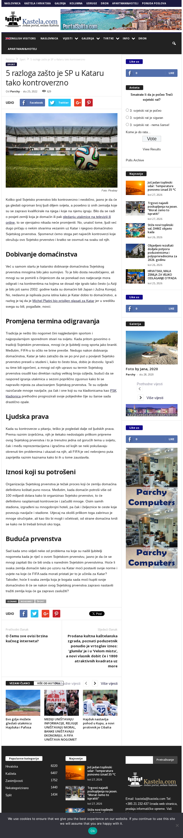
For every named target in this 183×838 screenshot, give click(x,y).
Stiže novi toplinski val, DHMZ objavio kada (160, 228)
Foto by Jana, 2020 (142, 368)
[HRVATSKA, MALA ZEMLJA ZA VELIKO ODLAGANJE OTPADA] (135, 276)
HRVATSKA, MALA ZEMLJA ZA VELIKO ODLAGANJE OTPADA (162, 274)
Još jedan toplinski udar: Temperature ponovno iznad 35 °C (162, 186)
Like (171, 73)
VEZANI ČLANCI (20, 683)
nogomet (27, 601)
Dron (104, 3)
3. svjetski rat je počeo (145, 110)
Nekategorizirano (17, 788)
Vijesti (67, 38)
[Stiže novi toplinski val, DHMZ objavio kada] (135, 230)
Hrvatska (11, 766)
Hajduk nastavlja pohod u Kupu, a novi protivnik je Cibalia (98, 723)
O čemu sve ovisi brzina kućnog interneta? (27, 638)
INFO (126, 38)
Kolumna (76, 3)
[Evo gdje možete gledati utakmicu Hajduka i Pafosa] (23, 703)
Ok (93, 831)
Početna (10, 59)
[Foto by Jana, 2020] (152, 347)
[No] (177, 825)
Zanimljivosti (14, 781)
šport (41, 601)
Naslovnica (12, 3)
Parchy (15, 91)
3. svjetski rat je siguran (146, 118)
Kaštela (10, 773)
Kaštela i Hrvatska (37, 3)
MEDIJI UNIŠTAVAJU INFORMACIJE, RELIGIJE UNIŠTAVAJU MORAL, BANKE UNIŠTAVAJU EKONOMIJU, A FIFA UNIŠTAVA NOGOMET (61, 729)
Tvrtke (108, 38)
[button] (174, 43)
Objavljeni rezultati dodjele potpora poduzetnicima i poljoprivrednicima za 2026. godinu (162, 252)
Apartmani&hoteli (125, 3)
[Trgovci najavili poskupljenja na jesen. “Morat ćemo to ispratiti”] (135, 208)
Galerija (60, 3)
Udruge (91, 3)
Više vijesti (107, 683)
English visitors (23, 38)
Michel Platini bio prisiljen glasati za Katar (63, 301)
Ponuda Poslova (154, 3)
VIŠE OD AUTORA (48, 683)
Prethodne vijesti (69, 683)
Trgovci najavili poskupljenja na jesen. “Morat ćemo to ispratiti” (163, 208)
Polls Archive (135, 160)
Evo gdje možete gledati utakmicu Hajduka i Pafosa (19, 723)
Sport (11, 64)
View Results (152, 149)
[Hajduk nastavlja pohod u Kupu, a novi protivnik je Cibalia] (100, 703)
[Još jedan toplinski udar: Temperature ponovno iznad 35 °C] (135, 188)
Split (8, 795)
